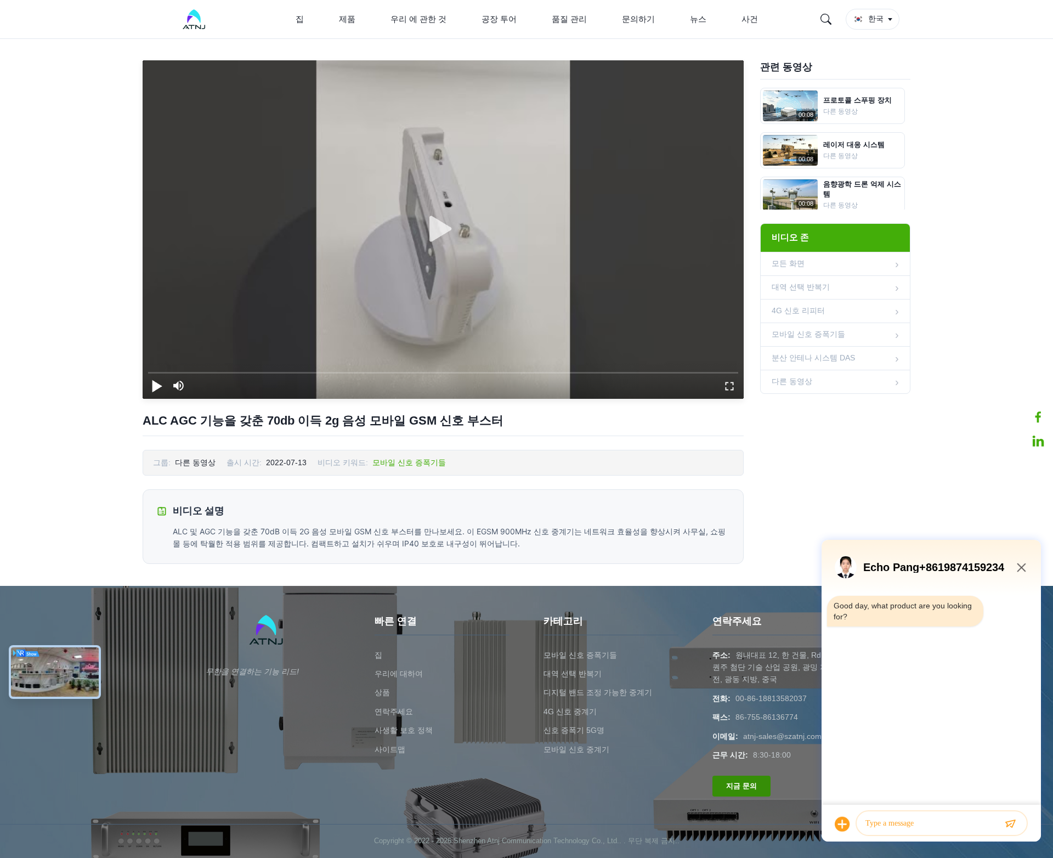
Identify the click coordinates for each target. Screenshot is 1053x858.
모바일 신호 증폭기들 (409, 462)
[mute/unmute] (179, 385)
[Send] (1010, 824)
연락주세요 (394, 711)
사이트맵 (390, 749)
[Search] (826, 19)
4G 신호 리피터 (798, 310)
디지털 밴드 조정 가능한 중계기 (598, 692)
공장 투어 (499, 19)
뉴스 (698, 19)
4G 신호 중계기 (570, 711)
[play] (443, 229)
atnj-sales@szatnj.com (782, 736)
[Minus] (1021, 567)
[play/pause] (157, 385)
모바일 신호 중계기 (576, 749)
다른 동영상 (792, 381)
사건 (749, 19)
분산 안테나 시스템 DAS (813, 357)
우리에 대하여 (399, 673)
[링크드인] (1038, 441)
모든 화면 (788, 263)
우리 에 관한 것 (418, 19)
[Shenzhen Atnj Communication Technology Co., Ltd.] (196, 19)
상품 (382, 692)
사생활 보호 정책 (404, 730)
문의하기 (638, 19)
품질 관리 (569, 19)
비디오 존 (790, 237)
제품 (347, 19)
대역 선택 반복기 (801, 287)
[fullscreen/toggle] (729, 385)
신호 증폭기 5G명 (574, 730)
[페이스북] (1038, 417)
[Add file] (842, 824)
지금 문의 (741, 786)
